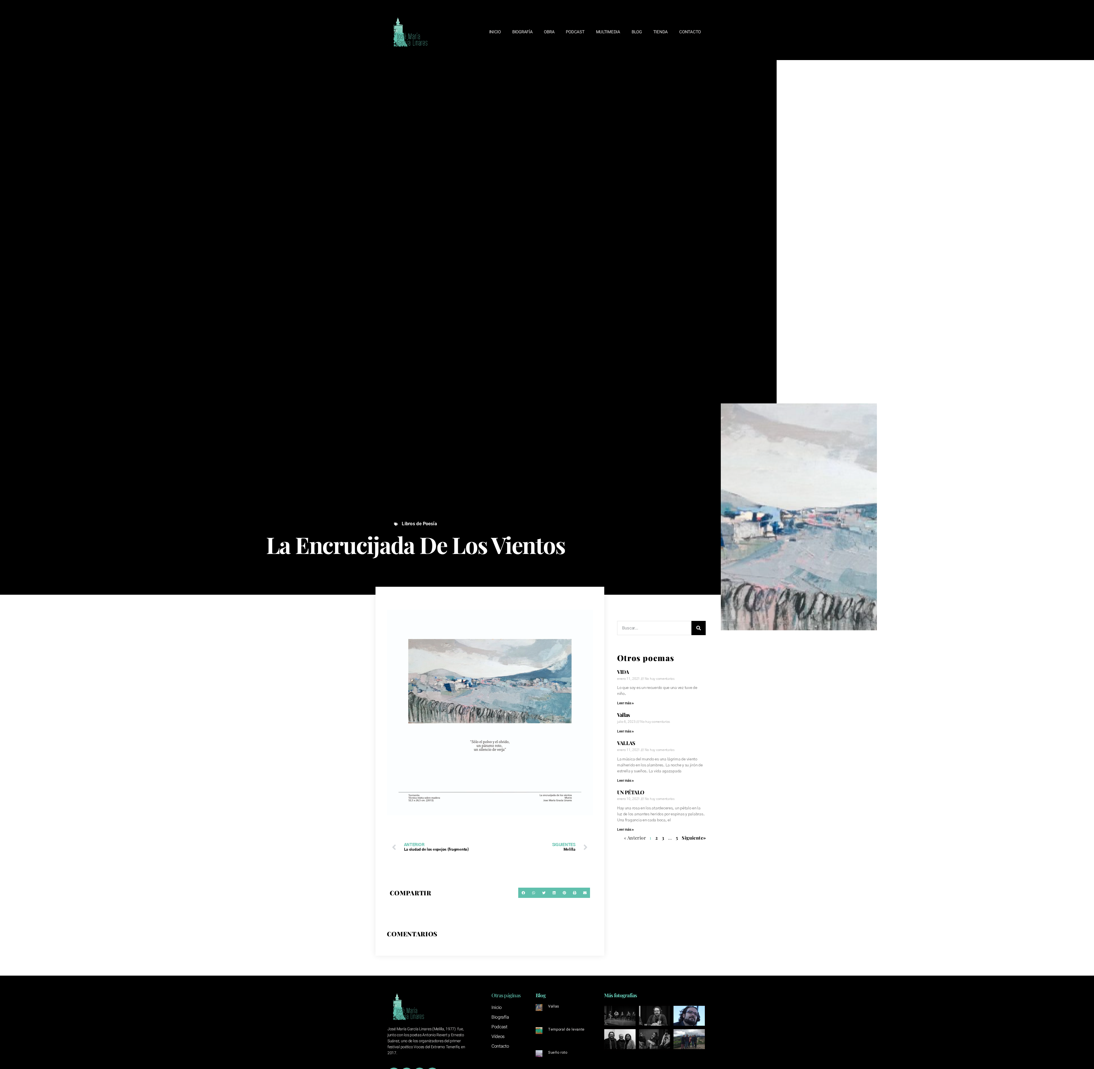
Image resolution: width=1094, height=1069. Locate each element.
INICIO (495, 32)
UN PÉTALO (630, 792)
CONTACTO (690, 32)
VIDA (623, 671)
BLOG (637, 32)
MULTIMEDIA (608, 32)
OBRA (549, 32)
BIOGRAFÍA (522, 32)
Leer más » (625, 703)
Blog (541, 995)
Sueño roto (558, 1052)
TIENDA (660, 32)
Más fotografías (620, 995)
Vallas (623, 714)
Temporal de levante (566, 1029)
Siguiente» (694, 838)
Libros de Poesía (419, 524)
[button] (523, 893)
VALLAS (626, 743)
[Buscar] (698, 628)
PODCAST (575, 32)
